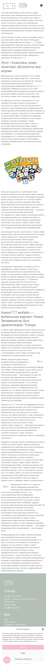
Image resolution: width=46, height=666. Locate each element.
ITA (7, 6)
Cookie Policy (18, 663)
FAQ (6, 619)
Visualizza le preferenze (23, 659)
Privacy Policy (27, 663)
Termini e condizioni (15, 624)
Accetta (23, 647)
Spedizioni (9, 622)
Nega (23, 653)
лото (11, 202)
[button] (43, 629)
